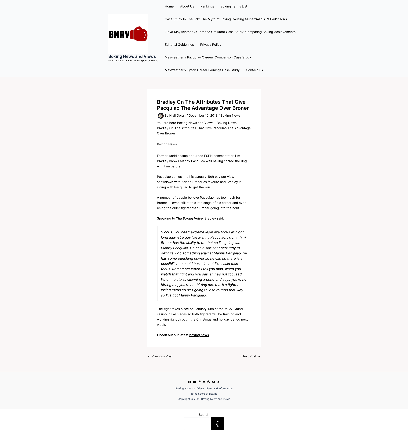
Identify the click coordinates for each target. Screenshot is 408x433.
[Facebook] (189, 381)
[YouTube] (194, 381)
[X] (218, 381)
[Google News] (204, 381)
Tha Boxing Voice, (190, 218)
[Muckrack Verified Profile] (199, 381)
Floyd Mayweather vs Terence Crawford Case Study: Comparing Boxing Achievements (230, 32)
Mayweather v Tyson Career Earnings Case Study (202, 70)
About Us (187, 6)
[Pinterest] (208, 381)
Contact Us (254, 70)
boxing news (199, 335)
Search (204, 415)
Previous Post (160, 356)
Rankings (207, 6)
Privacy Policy (210, 45)
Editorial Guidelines (179, 45)
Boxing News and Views (132, 56)
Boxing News (230, 115)
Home (169, 6)
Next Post (250, 356)
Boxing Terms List (234, 6)
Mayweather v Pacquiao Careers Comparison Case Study (208, 57)
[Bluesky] (213, 381)
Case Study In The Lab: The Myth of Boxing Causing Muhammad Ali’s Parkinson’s (226, 19)
